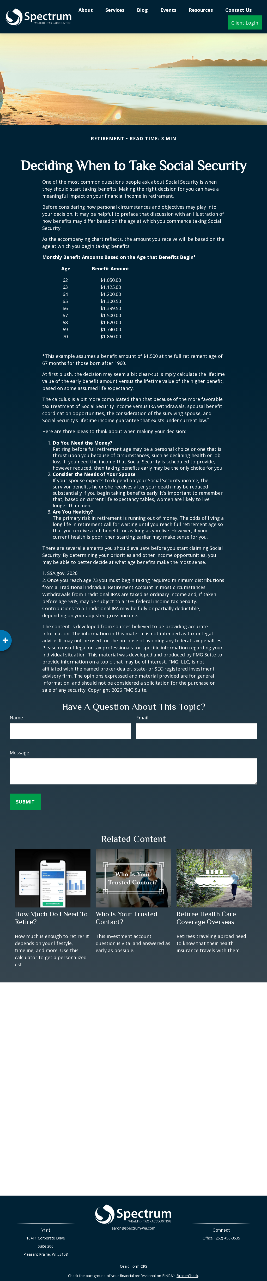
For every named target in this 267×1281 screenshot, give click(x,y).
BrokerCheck (187, 1275)
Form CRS (138, 1266)
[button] (85, 9)
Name (16, 717)
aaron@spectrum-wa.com (133, 1228)
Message (19, 752)
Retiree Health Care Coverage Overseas (206, 918)
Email (142, 717)
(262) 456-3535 (227, 1238)
